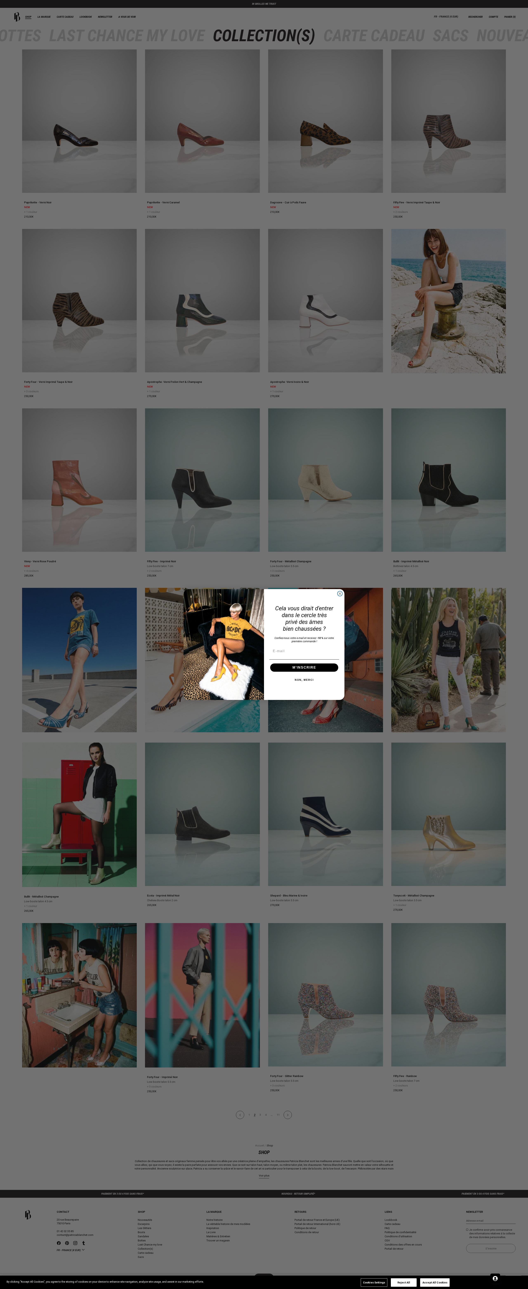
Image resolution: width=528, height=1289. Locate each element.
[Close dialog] (339, 593)
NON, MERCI (304, 679)
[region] (264, 1282)
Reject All (403, 1282)
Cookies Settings (374, 1282)
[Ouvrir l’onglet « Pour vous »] (495, 1278)
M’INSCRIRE (304, 667)
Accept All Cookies (434, 1282)
